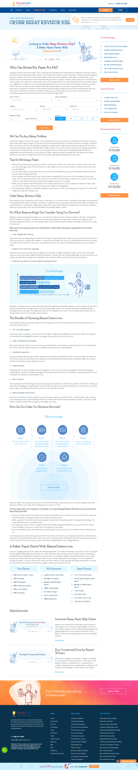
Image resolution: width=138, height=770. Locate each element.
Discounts (72, 10)
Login (120, 10)
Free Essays (54, 721)
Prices (63, 10)
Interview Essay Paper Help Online (75, 619)
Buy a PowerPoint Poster (108, 756)
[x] (69, 766)
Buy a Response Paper (107, 759)
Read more (59, 640)
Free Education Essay (78, 730)
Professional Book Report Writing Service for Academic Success (111, 743)
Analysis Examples (77, 718)
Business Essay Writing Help (109, 748)
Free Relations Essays (78, 739)
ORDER (105, 10)
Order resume (55, 739)
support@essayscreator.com (20, 740)
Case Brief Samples (77, 721)
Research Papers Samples (79, 750)
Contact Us (53, 750)
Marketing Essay (76, 745)
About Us (53, 742)
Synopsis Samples (77, 759)
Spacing (42, 106)
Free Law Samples (77, 733)
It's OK (130, 20)
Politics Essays (76, 748)
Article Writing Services (107, 733)
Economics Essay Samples (79, 727)
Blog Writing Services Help (108, 739)
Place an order (54, 487)
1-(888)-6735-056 (5, 750)
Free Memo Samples (77, 736)
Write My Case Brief (106, 721)
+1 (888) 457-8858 (120, 4)
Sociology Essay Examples (79, 756)
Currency (57, 115)
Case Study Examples (78, 724)
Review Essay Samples (78, 753)
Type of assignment (61, 97)
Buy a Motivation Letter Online (109, 753)
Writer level (73, 106)
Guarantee (53, 10)
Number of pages (15, 115)
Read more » (94, 22)
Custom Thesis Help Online (108, 724)
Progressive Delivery (57, 753)
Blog (51, 745)
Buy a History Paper (106, 750)
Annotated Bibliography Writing (110, 730)
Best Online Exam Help (107, 736)
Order (28, 10)
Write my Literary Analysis (108, 718)
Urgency (12, 106)
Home (52, 718)
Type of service (14, 97)
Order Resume (39, 10)
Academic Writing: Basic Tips (109, 727)
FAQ (51, 748)
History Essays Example (79, 742)
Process (19, 10)
